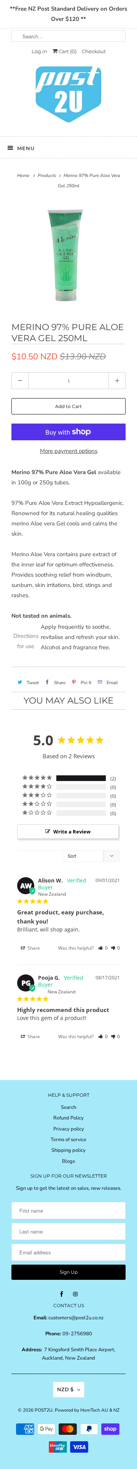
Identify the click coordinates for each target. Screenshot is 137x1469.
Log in (39, 51)
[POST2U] (68, 97)
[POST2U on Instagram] (75, 1294)
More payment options (68, 451)
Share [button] (33, 948)
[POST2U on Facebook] (62, 1294)
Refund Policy (68, 1118)
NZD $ (65, 1389)
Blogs (68, 1161)
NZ (116, 1410)
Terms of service (68, 1139)
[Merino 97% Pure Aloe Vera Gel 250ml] (68, 255)
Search (68, 1107)
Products (47, 175)
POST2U (44, 1410)
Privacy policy (68, 1129)
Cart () (66, 51)
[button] (103, 948)
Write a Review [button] (72, 831)
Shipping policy (68, 1150)
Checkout (94, 51)
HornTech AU (94, 1410)
